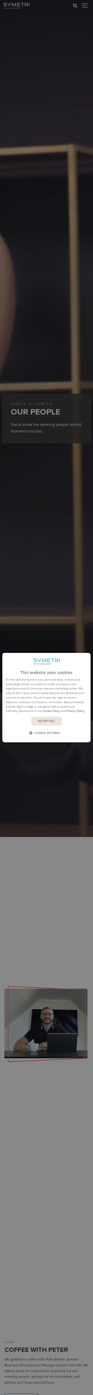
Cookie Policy (51, 711)
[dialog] (46, 697)
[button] (46, 733)
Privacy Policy (75, 711)
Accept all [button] (46, 721)
